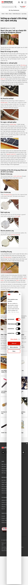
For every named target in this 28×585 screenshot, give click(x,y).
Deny (14, 351)
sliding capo (13, 124)
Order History (5, 520)
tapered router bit (11, 154)
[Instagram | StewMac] (3, 452)
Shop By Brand (5, 470)
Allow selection (14, 347)
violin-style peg (17, 176)
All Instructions (5, 490)
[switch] (18, 324)
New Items (4, 464)
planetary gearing (15, 234)
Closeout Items (5, 468)
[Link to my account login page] (19, 2)
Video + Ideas (8, 13)
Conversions (4, 493)
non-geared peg (8, 194)
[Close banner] (19, 294)
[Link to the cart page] (22, 2)
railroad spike (4, 102)
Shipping (4, 506)
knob (17, 280)
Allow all (14, 343)
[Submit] (15, 7)
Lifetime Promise (5, 500)
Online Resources (16, 13)
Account (3, 516)
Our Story (4, 480)
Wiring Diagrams (5, 488)
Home (3, 13)
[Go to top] (27, 443)
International (4, 504)
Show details (13, 339)
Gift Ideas (4, 472)
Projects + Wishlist (6, 518)
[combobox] (9, 6)
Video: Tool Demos (6, 484)
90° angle (17, 216)
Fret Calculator (5, 486)
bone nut (3, 79)
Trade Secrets (5, 482)
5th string (23, 65)
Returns (3, 508)
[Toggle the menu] (25, 2)
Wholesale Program (6, 522)
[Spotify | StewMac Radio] (23, 452)
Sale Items (4, 466)
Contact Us (4, 502)
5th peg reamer (7, 257)
